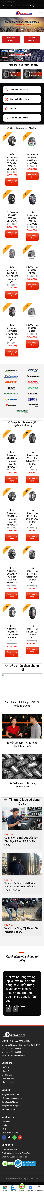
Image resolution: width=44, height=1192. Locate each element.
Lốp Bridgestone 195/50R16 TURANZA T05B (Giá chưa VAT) (11, 517)
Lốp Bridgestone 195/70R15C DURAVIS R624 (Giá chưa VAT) (12, 332)
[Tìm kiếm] (40, 13)
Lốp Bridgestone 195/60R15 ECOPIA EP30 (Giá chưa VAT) (12, 633)
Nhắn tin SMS (39, 1190)
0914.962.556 (16, 1052)
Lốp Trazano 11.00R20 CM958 (32, 270)
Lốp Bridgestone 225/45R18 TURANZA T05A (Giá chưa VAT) (11, 161)
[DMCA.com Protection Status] (8, 1163)
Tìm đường (5, 1190)
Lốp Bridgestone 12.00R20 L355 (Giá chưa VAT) (32, 218)
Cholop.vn (34, 1179)
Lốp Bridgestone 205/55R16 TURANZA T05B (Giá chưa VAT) (11, 459)
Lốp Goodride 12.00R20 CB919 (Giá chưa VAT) (32, 158)
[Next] (41, 75)
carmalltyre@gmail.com (16, 1055)
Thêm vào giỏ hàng (12, 182)
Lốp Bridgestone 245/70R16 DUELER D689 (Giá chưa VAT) (12, 274)
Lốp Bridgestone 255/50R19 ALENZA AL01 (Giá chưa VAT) (32, 575)
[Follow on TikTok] (9, 1137)
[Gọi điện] (22, 1186)
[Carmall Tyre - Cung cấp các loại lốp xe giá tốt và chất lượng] (22, 13)
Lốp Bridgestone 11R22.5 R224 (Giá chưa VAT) (32, 632)
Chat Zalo (13, 1190)
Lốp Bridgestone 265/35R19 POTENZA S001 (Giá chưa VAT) (11, 575)
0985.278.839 (16, 1049)
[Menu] (4, 12)
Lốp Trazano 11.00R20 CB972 (32, 328)
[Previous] (3, 75)
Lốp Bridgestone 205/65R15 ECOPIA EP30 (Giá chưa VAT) (32, 517)
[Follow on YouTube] (20, 1137)
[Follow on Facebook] (4, 1137)
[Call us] (14, 1137)
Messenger (30, 1190)
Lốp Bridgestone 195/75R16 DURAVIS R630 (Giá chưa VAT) (32, 459)
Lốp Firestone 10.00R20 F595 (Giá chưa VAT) (12, 216)
